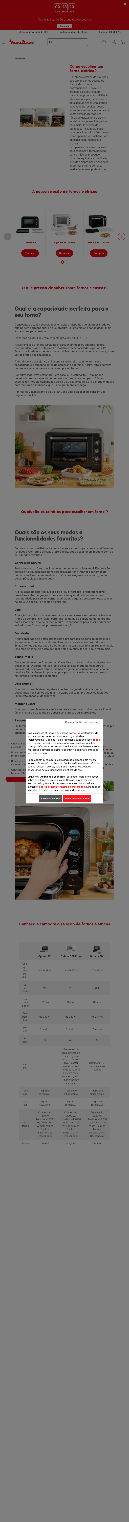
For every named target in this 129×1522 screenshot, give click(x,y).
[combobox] (51, 757)
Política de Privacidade (60, 832)
